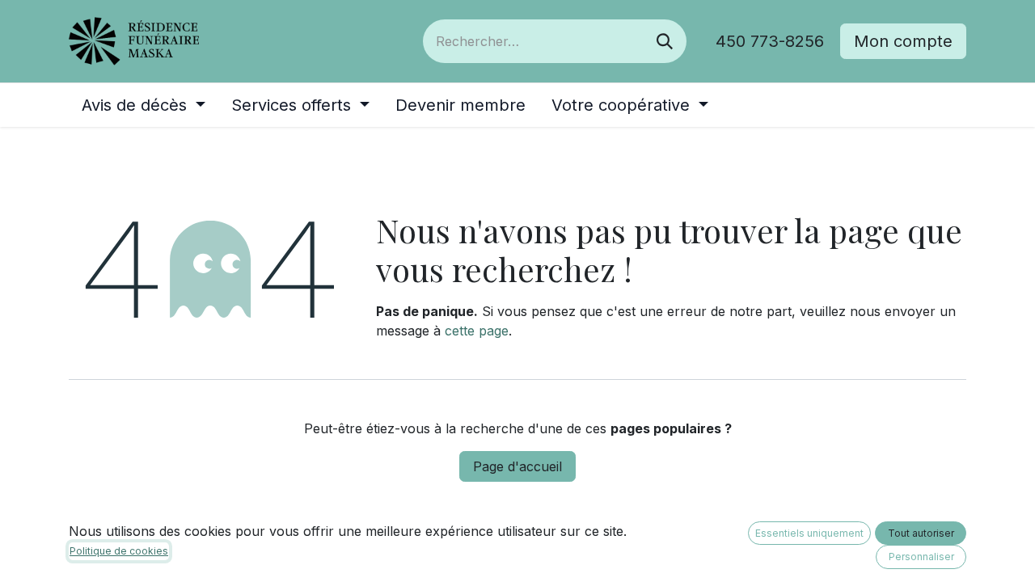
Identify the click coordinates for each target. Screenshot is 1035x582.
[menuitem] (143, 105)
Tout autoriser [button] (921, 533)
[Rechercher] (664, 41)
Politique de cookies (119, 551)
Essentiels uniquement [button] (809, 533)
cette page (477, 331)
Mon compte (903, 41)
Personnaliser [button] (921, 556)
